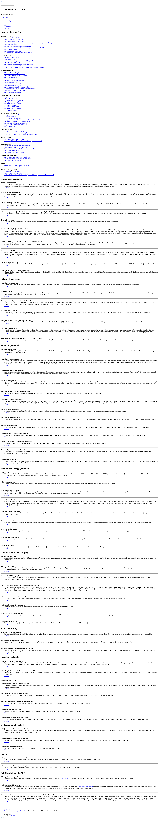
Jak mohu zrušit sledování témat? (14, 160)
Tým (5, 811)
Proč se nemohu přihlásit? (11, 38)
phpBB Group (65, 778)
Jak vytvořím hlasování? (11, 77)
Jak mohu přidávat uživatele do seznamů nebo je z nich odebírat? (23, 141)
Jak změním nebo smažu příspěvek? (14, 74)
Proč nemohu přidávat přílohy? (13, 84)
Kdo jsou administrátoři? (11, 115)
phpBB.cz (13, 816)
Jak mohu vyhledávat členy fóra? (14, 150)
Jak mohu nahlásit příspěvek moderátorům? (17, 87)
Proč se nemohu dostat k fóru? (13, 82)
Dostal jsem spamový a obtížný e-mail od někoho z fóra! (20, 134)
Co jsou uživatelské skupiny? (12, 118)
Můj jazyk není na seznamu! (12, 62)
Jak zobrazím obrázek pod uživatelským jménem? (18, 64)
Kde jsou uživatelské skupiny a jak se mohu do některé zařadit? (22, 120)
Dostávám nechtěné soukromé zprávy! (15, 133)
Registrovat (7, 26)
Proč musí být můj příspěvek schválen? (15, 90)
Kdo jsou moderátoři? (10, 116)
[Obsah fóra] (7, 5)
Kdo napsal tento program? (12, 171)
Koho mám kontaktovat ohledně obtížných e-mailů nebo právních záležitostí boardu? (29, 175)
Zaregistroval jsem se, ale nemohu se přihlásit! (17, 46)
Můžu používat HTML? (11, 98)
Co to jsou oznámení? (10, 105)
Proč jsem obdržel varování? (12, 85)
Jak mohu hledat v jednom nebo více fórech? (17, 145)
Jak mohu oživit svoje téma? (12, 92)
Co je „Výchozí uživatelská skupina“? (15, 125)
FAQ (5, 25)
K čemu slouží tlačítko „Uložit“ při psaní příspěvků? (19, 88)
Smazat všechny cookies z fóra (17, 811)
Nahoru (6, 187)
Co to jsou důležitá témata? (12, 106)
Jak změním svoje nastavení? (12, 57)
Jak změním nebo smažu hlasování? (14, 80)
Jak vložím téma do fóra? (11, 72)
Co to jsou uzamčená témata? (12, 108)
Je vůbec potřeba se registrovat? (13, 39)
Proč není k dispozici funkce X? (13, 173)
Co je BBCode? (9, 97)
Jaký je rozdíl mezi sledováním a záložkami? (17, 157)
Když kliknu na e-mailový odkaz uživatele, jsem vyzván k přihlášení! (24, 67)
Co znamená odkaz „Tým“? (12, 126)
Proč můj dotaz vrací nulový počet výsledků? (17, 147)
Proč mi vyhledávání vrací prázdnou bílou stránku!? (19, 149)
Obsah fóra (7, 20)
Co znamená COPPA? (10, 49)
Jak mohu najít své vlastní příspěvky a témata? (17, 152)
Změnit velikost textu (10, 22)
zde (135, 778)
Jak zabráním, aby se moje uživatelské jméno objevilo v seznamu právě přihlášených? (29, 43)
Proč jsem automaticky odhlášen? (14, 41)
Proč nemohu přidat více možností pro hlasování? (18, 79)
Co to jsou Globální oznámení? (13, 103)
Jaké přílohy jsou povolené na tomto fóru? (16, 165)
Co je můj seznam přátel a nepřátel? (14, 139)
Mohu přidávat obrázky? (11, 102)
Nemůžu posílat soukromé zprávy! (14, 131)
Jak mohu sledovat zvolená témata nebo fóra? (17, 159)
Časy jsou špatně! (9, 59)
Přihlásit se (7, 28)
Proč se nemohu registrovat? (12, 51)
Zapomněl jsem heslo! (10, 44)
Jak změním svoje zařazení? (12, 66)
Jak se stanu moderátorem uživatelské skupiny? (18, 121)
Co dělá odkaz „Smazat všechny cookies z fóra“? (18, 52)
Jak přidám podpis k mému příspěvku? (15, 75)
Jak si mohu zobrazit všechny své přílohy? (16, 167)
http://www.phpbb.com (86, 786)
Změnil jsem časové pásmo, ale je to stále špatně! (18, 61)
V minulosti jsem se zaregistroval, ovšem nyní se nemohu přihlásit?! (24, 48)
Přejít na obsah (5, 17)
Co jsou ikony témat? (10, 110)
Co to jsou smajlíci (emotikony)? (13, 100)
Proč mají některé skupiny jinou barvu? (15, 123)
